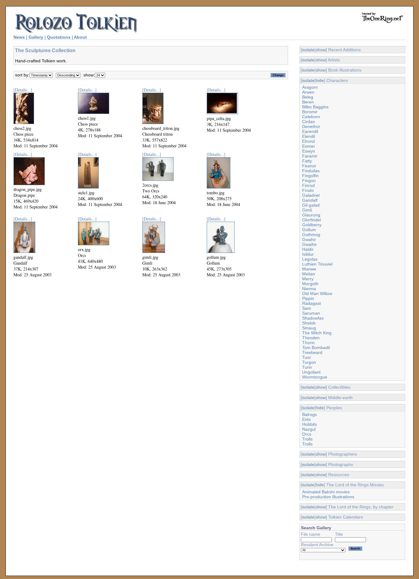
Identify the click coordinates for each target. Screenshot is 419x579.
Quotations (59, 37)
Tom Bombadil (316, 347)
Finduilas (311, 170)
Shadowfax (313, 318)
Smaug (309, 327)
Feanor (309, 165)
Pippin (308, 298)
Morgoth (310, 283)
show (321, 49)
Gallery (36, 37)
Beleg (307, 97)
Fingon (309, 180)
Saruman (311, 313)
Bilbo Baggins (315, 106)
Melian (308, 273)
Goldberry (311, 224)
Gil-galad (311, 205)
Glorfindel (311, 219)
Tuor (306, 357)
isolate (308, 49)
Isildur (308, 254)
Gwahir (309, 239)
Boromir (309, 111)
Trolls (307, 439)
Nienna (309, 288)
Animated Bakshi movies (326, 491)
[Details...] (22, 90)
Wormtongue (314, 377)
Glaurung (311, 214)
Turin (307, 367)
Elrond (308, 141)
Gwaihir (309, 244)
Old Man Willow (317, 293)
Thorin (308, 342)
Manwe (309, 268)
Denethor (311, 126)
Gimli (307, 210)
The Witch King (317, 332)
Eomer (308, 146)
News (19, 37)
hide (320, 80)
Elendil (308, 136)
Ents (306, 419)
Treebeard (312, 352)
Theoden (311, 337)
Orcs (306, 434)
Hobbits (309, 424)
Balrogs (309, 414)
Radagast (311, 303)
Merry (307, 278)
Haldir (307, 249)
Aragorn (310, 87)
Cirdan (308, 121)
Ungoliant (311, 372)
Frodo (308, 190)
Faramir (309, 155)
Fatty (307, 160)
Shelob (309, 323)
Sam (306, 308)
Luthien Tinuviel (317, 264)
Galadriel (311, 195)
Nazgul (309, 429)
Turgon (309, 362)
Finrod (308, 185)
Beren (308, 101)
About (80, 37)
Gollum (309, 229)
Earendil (310, 131)
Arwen (308, 92)
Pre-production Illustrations (328, 496)
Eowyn (308, 151)
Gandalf (309, 200)
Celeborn (311, 116)
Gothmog (311, 234)
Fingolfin (310, 175)
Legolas (309, 259)
